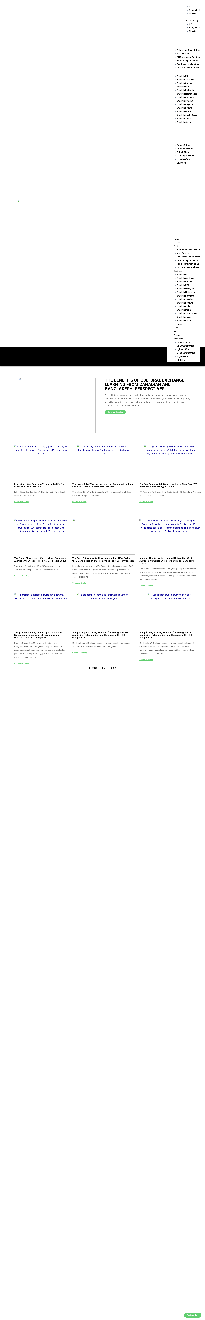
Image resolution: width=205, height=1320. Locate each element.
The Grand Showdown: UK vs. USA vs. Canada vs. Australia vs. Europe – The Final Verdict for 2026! (40, 559)
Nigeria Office (183, 159)
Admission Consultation (188, 50)
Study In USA (183, 86)
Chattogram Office (186, 155)
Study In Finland (184, 108)
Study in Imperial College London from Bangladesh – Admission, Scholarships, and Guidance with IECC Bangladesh (100, 635)
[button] (183, 202)
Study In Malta (184, 111)
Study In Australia (185, 79)
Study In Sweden (185, 101)
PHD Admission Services (188, 57)
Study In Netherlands (187, 93)
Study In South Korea (187, 115)
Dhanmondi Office (185, 148)
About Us (178, 41)
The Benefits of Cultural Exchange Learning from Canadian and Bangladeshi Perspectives (144, 384)
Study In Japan (184, 118)
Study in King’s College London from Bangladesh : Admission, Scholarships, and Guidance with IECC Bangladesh (165, 635)
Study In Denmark (185, 97)
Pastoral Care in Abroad (188, 67)
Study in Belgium (185, 104)
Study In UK (182, 76)
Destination (179, 71)
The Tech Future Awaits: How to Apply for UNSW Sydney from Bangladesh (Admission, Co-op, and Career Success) (103, 559)
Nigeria (192, 13)
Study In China (184, 122)
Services (178, 45)
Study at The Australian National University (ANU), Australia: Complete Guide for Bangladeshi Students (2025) (166, 561)
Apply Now (178, 140)
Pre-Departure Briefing (188, 64)
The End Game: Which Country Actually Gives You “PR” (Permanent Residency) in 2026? (168, 485)
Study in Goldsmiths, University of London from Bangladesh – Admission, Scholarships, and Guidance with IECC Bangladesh (39, 635)
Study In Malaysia (185, 90)
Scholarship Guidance (187, 60)
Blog (176, 133)
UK (190, 6)
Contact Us (179, 137)
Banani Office (183, 145)
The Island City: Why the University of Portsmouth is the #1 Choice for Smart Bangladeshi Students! (103, 485)
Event (176, 129)
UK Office (181, 163)
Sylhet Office (183, 152)
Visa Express (183, 53)
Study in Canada (185, 83)
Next (113, 667)
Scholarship (179, 126)
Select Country (192, 21)
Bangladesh (194, 10)
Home (176, 38)
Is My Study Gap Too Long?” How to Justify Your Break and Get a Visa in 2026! (39, 485)
